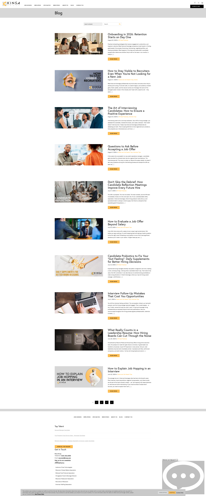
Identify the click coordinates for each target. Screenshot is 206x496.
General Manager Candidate (62, 430)
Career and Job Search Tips (126, 79)
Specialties (47, 5)
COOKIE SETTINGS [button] (163, 492)
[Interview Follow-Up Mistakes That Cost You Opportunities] (79, 306)
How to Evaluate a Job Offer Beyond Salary (125, 223)
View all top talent (63, 446)
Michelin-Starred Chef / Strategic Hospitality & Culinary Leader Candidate (74, 441)
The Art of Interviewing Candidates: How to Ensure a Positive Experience (126, 110)
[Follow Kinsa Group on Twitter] (199, 2)
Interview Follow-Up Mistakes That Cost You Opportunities (126, 294)
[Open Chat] (183, 477)
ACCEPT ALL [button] (172, 492)
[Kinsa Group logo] (11, 4)
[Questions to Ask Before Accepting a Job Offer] (79, 158)
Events (136, 79)
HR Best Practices (123, 40)
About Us (65, 5)
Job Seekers (28, 5)
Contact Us (80, 5)
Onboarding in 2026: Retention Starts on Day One (127, 35)
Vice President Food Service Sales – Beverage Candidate (70, 435)
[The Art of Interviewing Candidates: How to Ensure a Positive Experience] (79, 121)
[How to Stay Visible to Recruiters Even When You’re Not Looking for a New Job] (79, 84)
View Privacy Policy (39, 494)
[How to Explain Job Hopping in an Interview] (79, 380)
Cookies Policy (179, 492)
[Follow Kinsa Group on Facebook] (195, 2)
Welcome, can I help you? (169, 460)
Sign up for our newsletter (63, 460)
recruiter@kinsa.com (64, 458)
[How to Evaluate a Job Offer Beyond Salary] (79, 232)
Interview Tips (132, 116)
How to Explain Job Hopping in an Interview (129, 370)
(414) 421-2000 (66, 455)
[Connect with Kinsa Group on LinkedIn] (202, 2)
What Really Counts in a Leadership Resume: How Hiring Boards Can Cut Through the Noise (129, 332)
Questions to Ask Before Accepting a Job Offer (123, 147)
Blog (72, 5)
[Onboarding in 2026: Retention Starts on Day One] (79, 47)
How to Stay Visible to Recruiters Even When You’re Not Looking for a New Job (129, 73)
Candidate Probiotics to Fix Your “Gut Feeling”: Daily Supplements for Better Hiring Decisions (128, 258)
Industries (56, 5)
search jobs (196, 6)
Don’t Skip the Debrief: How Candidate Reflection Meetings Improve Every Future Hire (127, 184)
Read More (113, 59)
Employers (37, 5)
